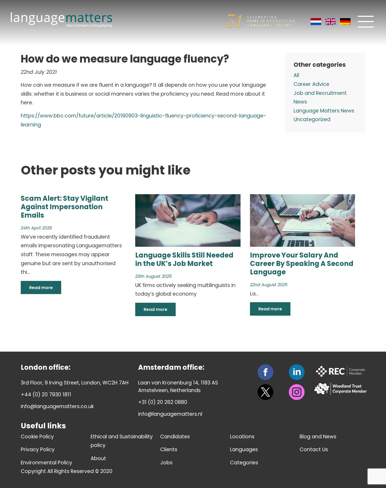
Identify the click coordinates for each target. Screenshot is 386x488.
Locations (242, 436)
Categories (244, 462)
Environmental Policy (46, 462)
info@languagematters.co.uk (57, 406)
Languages (244, 449)
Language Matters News (324, 110)
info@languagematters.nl (170, 414)
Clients (168, 449)
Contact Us (314, 449)
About (98, 458)
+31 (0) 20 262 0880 (162, 402)
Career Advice (311, 84)
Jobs (166, 462)
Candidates (175, 436)
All (296, 75)
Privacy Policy (38, 449)
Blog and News (318, 436)
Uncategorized (312, 119)
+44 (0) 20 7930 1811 (46, 394)
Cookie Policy (37, 436)
